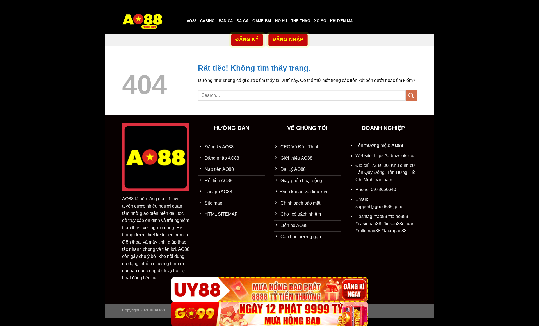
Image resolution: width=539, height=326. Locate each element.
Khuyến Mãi (342, 21)
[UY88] (269, 289)
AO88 (191, 21)
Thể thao (300, 21)
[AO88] (150, 21)
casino (207, 21)
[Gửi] (411, 95)
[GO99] (269, 314)
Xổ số (320, 21)
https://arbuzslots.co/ (394, 155)
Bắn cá (226, 21)
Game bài (261, 21)
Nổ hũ (281, 21)
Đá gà (242, 21)
